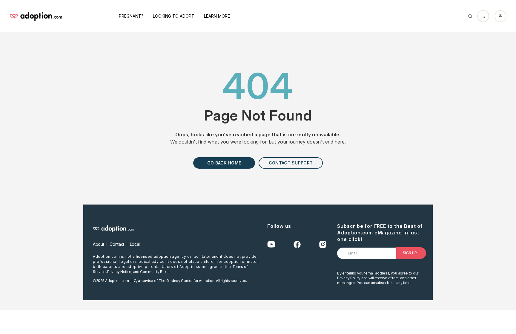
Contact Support (291, 162)
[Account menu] (500, 16)
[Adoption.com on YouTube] (271, 244)
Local (135, 244)
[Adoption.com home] (36, 16)
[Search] (470, 16)
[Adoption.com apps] (483, 16)
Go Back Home (224, 162)
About (98, 244)
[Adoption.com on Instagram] (323, 244)
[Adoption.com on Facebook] (297, 244)
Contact (117, 244)
